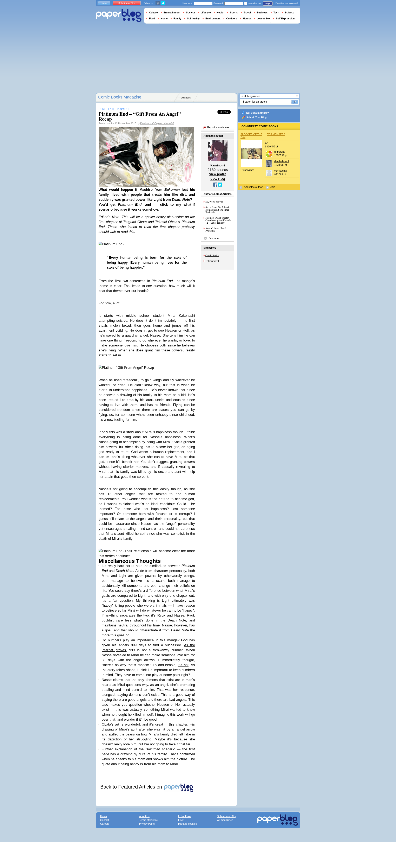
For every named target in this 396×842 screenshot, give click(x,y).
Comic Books (212, 255)
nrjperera (279, 151)
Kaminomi (146, 123)
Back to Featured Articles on (131, 787)
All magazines (225, 820)
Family (177, 18)
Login (267, 3)
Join (272, 187)
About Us (144, 816)
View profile (217, 174)
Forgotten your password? (287, 3)
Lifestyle (206, 12)
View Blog (217, 179)
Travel (247, 12)
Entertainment (212, 260)
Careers (104, 823)
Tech (276, 12)
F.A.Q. (181, 820)
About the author (253, 187)
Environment (212, 18)
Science (289, 12)
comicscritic (280, 170)
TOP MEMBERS (276, 134)
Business (262, 12)
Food (152, 18)
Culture (153, 12)
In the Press (184, 816)
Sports (234, 12)
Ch (266, 142)
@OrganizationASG (163, 123)
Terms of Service (148, 820)
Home (104, 3)
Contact (104, 820)
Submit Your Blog (256, 117)
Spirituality (193, 18)
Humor (247, 18)
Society (190, 12)
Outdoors (231, 18)
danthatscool (281, 161)
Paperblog (118, 15)
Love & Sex (263, 18)
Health (220, 12)
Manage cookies (187, 823)
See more (214, 238)
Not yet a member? (257, 112)
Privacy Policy (147, 823)
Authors (186, 97)
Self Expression (285, 18)
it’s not (183, 665)
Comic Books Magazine (119, 97)
